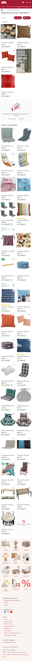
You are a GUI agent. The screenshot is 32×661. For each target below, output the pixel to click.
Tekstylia (26, 550)
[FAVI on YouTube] (11, 612)
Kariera (6, 605)
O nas (5, 619)
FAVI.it (5, 654)
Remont (16, 563)
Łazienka (5, 576)
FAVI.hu (20, 652)
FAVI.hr (25, 652)
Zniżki (26, 589)
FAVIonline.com (7, 647)
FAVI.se (9, 654)
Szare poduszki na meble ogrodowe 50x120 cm (15, 146)
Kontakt (6, 602)
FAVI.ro (15, 652)
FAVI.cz (5, 652)
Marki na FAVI (8, 624)
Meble (3, 6)
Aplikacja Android (11, 642)
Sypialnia (26, 576)
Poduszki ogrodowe (13, 10)
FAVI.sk (10, 652)
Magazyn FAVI (8, 628)
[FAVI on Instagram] (8, 612)
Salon (16, 576)
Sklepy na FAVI (8, 621)
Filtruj (27, 17)
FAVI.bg (21, 654)
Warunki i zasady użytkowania (12, 633)
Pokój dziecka (6, 589)
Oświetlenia (6, 563)
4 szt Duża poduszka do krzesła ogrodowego (14, 220)
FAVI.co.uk (15, 654)
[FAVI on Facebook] (5, 612)
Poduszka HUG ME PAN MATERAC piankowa (14, 381)
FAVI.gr (26, 654)
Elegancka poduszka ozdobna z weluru (12, 195)
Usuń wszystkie (12, 118)
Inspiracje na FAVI (9, 626)
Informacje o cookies (10, 635)
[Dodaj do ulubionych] (13, 26)
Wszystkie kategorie (22, 6)
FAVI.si (4, 656)
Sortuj (19, 17)
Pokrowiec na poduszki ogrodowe (11, 42)
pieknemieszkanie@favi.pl (13, 600)
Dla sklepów (7, 630)
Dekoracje (9, 6)
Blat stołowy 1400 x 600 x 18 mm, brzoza (13, 276)
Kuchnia (26, 563)
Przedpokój (16, 589)
